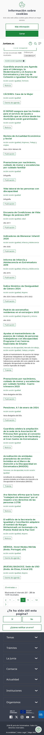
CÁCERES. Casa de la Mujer (18, 94)
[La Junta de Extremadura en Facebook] (11, 717)
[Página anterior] (5, 600)
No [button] (31, 619)
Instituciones (14, 690)
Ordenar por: (28, 52)
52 (37, 600)
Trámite (8, 370)
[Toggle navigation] (17, 43)
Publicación (9, 154)
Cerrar (22, 33)
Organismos (13, 702)
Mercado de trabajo (31, 347)
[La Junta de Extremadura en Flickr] (33, 717)
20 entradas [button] (11, 588)
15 (28, 600)
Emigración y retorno (29, 316)
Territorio (25, 81)
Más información (22, 26)
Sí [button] (12, 619)
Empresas (25, 142)
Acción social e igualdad (12, 81)
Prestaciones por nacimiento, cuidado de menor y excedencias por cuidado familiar (21, 165)
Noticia (8, 85)
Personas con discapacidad (13, 347)
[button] (30, 43)
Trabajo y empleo (28, 350)
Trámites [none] (11, 647)
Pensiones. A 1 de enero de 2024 (21, 408)
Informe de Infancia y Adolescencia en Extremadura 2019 (20, 262)
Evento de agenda (12, 102)
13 (19, 600)
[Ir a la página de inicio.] (8, 43)
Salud (24, 219)
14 (23, 600)
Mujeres (25, 292)
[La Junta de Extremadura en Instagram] (22, 717)
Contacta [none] (11, 668)
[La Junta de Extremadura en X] (16, 717)
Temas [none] (10, 637)
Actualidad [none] (12, 679)
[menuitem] (11, 732)
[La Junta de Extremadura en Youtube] (27, 717)
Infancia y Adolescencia (30, 242)
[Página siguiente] (5, 604)
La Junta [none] (11, 658)
